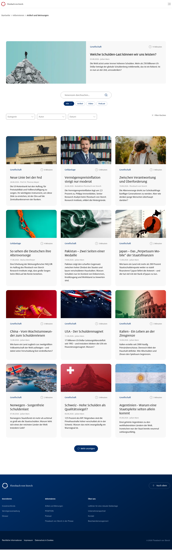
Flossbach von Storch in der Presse (59, 521)
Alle (67, 104)
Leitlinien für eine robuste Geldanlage (103, 506)
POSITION (49, 511)
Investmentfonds (8, 506)
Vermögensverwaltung (11, 511)
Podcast (101, 104)
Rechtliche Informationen (12, 540)
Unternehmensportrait (97, 511)
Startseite (5, 15)
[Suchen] (106, 95)
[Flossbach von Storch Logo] (15, 4)
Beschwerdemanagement (98, 521)
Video (90, 104)
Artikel (80, 104)
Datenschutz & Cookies (44, 540)
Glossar (5, 516)
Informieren (18, 15)
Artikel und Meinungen (54, 506)
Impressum (28, 540)
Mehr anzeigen (88, 448)
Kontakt (91, 516)
